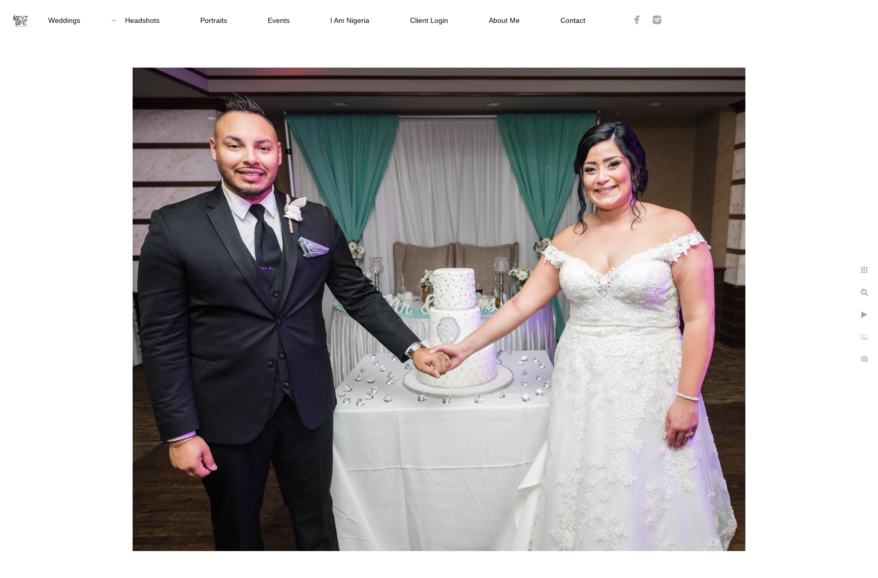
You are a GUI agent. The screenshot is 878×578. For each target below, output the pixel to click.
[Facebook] (637, 19)
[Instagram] (657, 19)
